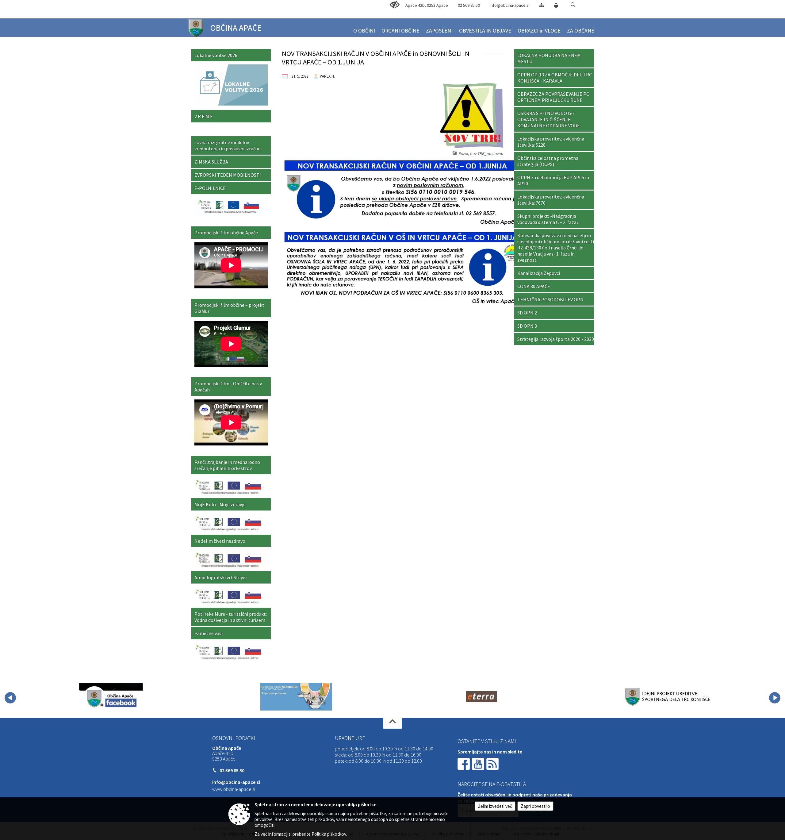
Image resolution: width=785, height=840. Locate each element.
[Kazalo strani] (541, 4)
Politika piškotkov (329, 834)
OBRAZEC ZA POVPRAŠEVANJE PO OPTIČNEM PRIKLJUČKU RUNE (553, 97)
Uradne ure (350, 738)
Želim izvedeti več (495, 806)
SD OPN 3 (527, 326)
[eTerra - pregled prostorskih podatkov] (481, 697)
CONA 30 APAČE (533, 286)
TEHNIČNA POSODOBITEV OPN (550, 299)
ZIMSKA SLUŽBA (211, 162)
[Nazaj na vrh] (392, 723)
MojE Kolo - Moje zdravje (220, 504)
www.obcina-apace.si (233, 789)
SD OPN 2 (527, 313)
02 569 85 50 (469, 5)
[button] (573, 4)
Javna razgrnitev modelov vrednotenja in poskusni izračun (227, 145)
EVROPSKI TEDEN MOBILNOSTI (227, 175)
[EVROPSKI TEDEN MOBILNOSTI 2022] (296, 697)
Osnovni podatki (233, 738)
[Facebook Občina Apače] (111, 697)
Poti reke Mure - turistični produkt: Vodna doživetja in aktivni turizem (230, 617)
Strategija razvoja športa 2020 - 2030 (555, 339)
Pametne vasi (208, 633)
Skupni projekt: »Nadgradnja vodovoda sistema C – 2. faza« (548, 219)
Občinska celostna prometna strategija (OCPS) (547, 161)
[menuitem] (364, 28)
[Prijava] (555, 5)
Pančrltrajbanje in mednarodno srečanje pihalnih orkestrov (227, 465)
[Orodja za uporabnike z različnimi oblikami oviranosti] (395, 5)
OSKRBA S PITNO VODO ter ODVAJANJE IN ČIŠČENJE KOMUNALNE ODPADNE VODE (548, 119)
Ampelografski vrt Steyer (220, 577)
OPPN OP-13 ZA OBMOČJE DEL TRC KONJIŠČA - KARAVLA (554, 77)
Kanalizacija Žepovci (538, 273)
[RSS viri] (493, 763)
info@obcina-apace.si (510, 5)
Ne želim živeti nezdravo (219, 541)
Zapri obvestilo (535, 806)
